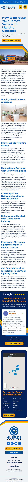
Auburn (5, 410)
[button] (11, 337)
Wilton (15, 408)
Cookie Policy (21, 479)
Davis (14, 403)
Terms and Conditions (9, 479)
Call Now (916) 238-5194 (11, 40)
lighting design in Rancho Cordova (11, 71)
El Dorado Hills (17, 399)
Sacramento (6, 403)
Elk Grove (5, 405)
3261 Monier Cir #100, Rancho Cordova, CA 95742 (14, 470)
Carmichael (6, 399)
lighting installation (17, 94)
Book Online (14, 452)
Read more (10, 332)
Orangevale (6, 408)
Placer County (17, 410)
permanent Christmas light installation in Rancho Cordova (12, 259)
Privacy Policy (15, 479)
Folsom (5, 401)
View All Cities (9, 415)
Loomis (15, 405)
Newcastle (16, 401)
